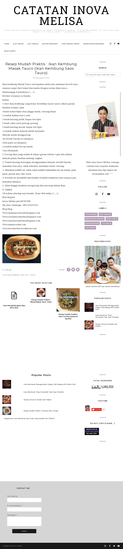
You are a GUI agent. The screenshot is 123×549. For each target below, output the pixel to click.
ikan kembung (13, 275)
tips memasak (91, 214)
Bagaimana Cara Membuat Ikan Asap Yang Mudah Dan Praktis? (29, 418)
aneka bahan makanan (95, 219)
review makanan (92, 223)
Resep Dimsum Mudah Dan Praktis (38, 400)
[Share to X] (73, 269)
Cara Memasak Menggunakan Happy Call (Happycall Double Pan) (50, 384)
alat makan (90, 228)
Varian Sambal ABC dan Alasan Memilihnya (103, 286)
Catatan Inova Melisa (62, 16)
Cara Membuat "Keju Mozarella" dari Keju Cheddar (44, 392)
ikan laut (24, 275)
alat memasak (105, 214)
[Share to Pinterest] (78, 269)
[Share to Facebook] (69, 269)
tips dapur (106, 223)
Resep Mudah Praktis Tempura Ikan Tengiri (41, 411)
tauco (33, 275)
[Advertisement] (41, 350)
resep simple (112, 219)
